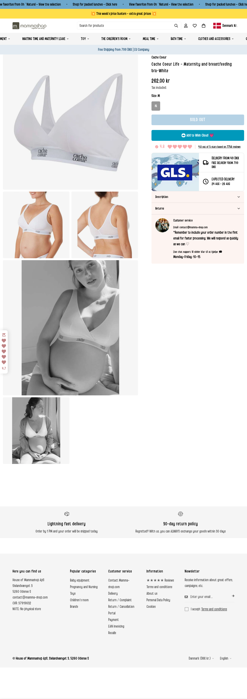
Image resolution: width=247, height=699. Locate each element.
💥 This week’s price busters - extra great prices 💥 (123, 14)
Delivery (113, 593)
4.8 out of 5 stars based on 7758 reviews (219, 146)
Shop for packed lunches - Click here (95, 4)
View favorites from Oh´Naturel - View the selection (161, 4)
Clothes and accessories (214, 39)
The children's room (114, 39)
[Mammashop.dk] (29, 25)
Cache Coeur (159, 57)
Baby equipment (80, 580)
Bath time (177, 39)
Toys (72, 593)
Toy (83, 39)
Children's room (79, 600)
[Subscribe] (230, 596)
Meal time (149, 39)
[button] (203, 25)
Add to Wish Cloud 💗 (200, 135)
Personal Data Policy (158, 600)
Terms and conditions (159, 587)
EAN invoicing (116, 626)
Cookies (151, 607)
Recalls (112, 633)
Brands (74, 607)
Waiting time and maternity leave (43, 39)
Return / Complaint (120, 600)
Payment (113, 620)
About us (151, 593)
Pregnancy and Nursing (84, 587)
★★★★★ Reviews (160, 580)
